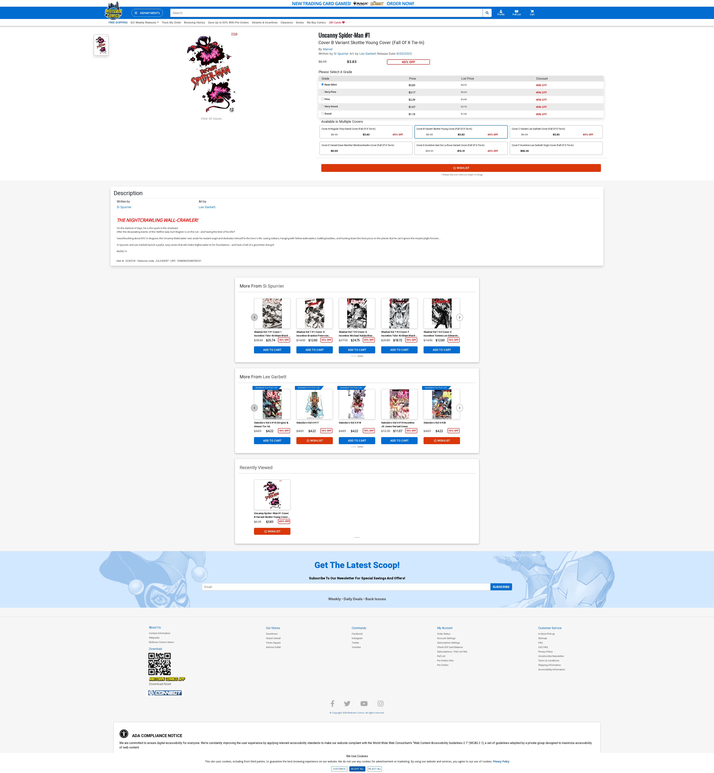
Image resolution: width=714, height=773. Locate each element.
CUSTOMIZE (339, 769)
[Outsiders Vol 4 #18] (357, 404)
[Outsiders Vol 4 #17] (314, 404)
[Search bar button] (487, 13)
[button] (147, 13)
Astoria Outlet (273, 647)
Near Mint (330, 84)
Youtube (356, 647)
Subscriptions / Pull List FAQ (452, 651)
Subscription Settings (448, 642)
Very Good (331, 106)
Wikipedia (154, 637)
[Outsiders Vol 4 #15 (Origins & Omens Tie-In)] (272, 404)
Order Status (443, 633)
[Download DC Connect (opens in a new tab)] (172, 693)
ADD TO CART (272, 349)
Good (328, 113)
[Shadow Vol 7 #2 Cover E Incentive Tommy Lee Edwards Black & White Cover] (442, 313)
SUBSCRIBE (501, 587)
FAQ (540, 642)
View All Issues (211, 118)
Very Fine (330, 91)
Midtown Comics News (161, 642)
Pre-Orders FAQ (445, 660)
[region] (254, 317)
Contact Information (159, 633)
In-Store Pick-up (546, 633)
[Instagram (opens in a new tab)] (380, 705)
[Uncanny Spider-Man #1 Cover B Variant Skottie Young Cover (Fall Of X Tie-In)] (272, 494)
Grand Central (273, 638)
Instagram (357, 638)
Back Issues (375, 599)
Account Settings (446, 638)
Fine (327, 99)
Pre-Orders (442, 665)
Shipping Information (549, 665)
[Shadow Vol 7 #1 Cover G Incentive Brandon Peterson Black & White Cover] (314, 313)
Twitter (355, 642)
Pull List (441, 656)
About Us (155, 627)
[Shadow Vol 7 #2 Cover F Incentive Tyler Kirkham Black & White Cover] (399, 313)
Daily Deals (353, 599)
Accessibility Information (551, 669)
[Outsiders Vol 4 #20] (442, 404)
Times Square (273, 642)
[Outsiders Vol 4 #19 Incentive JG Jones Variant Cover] (399, 404)
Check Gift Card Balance (450, 647)
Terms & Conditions (548, 660)
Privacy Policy (545, 651)
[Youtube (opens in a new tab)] (364, 705)
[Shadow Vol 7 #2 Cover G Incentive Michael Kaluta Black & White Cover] (357, 313)
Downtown (272, 633)
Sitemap (542, 638)
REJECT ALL (375, 769)
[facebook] (332, 705)
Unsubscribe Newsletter (551, 656)
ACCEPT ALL (357, 769)
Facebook (357, 633)
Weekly (334, 599)
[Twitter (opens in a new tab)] (347, 705)
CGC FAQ (543, 647)
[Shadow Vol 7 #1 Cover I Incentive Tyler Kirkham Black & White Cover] (272, 313)
